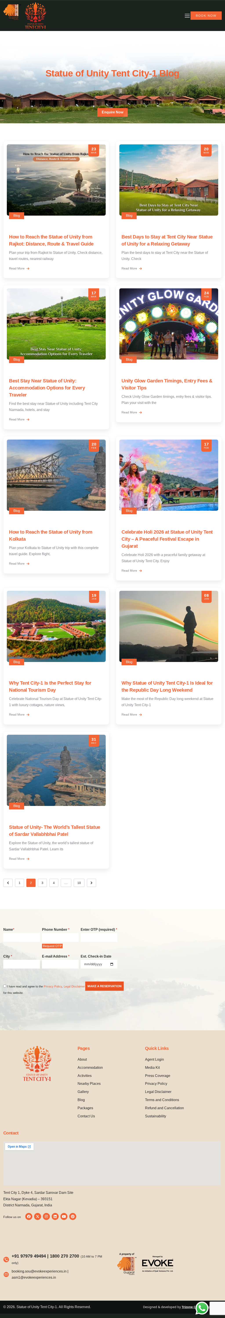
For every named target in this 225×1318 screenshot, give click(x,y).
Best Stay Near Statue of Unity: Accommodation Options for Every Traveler (47, 388)
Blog (16, 215)
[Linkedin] (55, 1216)
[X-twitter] (37, 1216)
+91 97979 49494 (29, 1256)
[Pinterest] (72, 1216)
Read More (17, 268)
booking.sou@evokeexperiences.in (39, 1271)
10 (79, 883)
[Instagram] (46, 1216)
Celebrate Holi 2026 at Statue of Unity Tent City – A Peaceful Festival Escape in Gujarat (167, 539)
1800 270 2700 (64, 1256)
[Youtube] (63, 1216)
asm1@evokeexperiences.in (34, 1277)
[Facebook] (28, 1216)
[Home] (24, 15)
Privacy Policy (53, 986)
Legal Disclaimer (74, 986)
